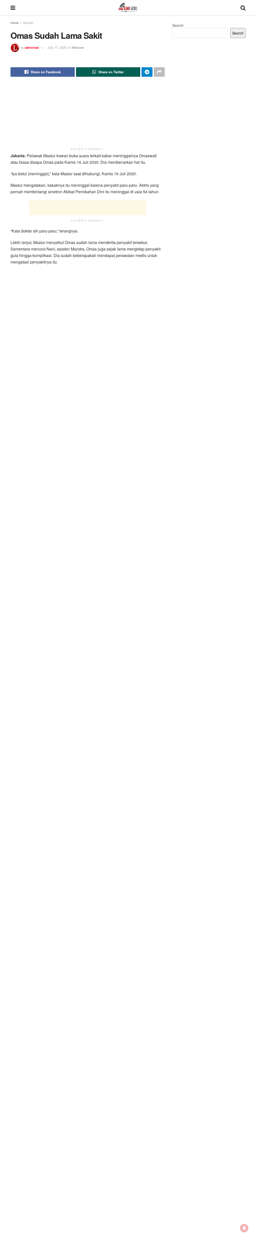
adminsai (32, 47)
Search (178, 25)
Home (14, 22)
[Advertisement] (87, 207)
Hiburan (28, 22)
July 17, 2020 (57, 47)
